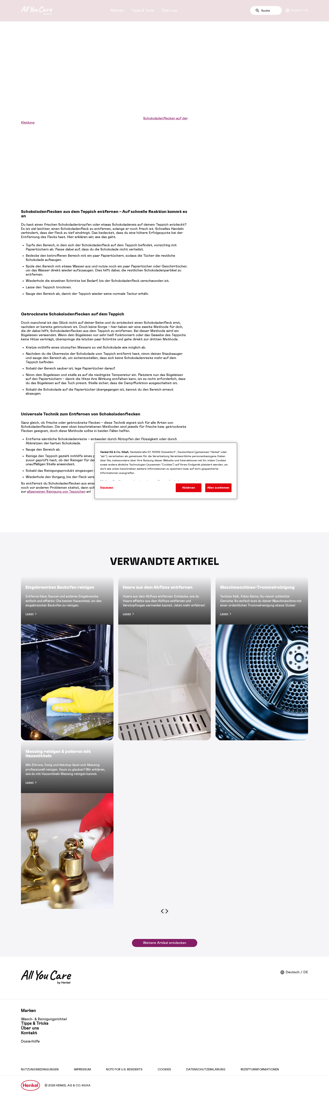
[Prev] (162, 911)
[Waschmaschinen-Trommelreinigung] (262, 658)
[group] (164, 745)
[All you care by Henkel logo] (36, 10)
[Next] (166, 911)
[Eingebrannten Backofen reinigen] (67, 658)
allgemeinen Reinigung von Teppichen (56, 491)
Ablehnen (188, 487)
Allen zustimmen (218, 487)
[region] (165, 470)
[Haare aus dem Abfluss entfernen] (164, 658)
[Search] (258, 10)
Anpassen (106, 487)
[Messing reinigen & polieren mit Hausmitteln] (67, 824)
